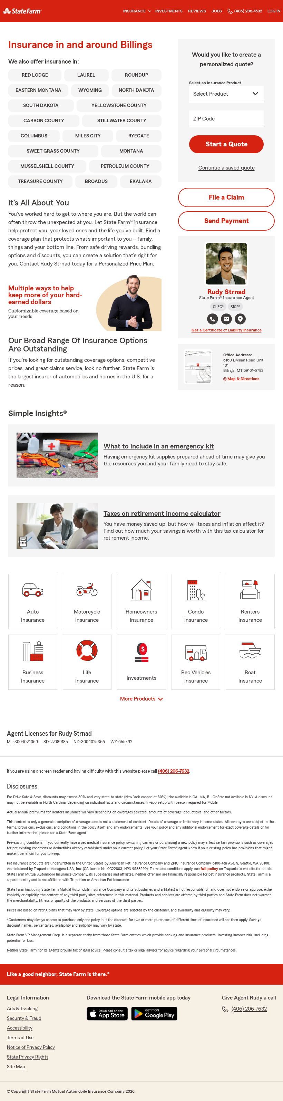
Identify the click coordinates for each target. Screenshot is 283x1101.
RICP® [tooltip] (235, 307)
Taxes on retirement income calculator (162, 513)
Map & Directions (243, 379)
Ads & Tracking (22, 1008)
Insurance (134, 11)
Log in (273, 11)
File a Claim (226, 197)
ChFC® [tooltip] (218, 307)
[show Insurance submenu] (148, 11)
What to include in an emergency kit (159, 446)
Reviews (197, 11)
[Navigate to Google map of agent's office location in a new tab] (240, 319)
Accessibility (19, 1028)
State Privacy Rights (27, 1057)
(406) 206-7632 (248, 11)
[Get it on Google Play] (154, 1014)
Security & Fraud (24, 1018)
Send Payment (226, 221)
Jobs (217, 11)
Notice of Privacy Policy (31, 1047)
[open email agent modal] (226, 319)
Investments (169, 11)
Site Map (16, 1066)
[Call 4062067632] (212, 319)
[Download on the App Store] (107, 1014)
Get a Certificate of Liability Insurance (227, 330)
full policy (209, 869)
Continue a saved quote (226, 168)
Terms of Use (20, 1037)
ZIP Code (204, 119)
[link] (22, 11)
